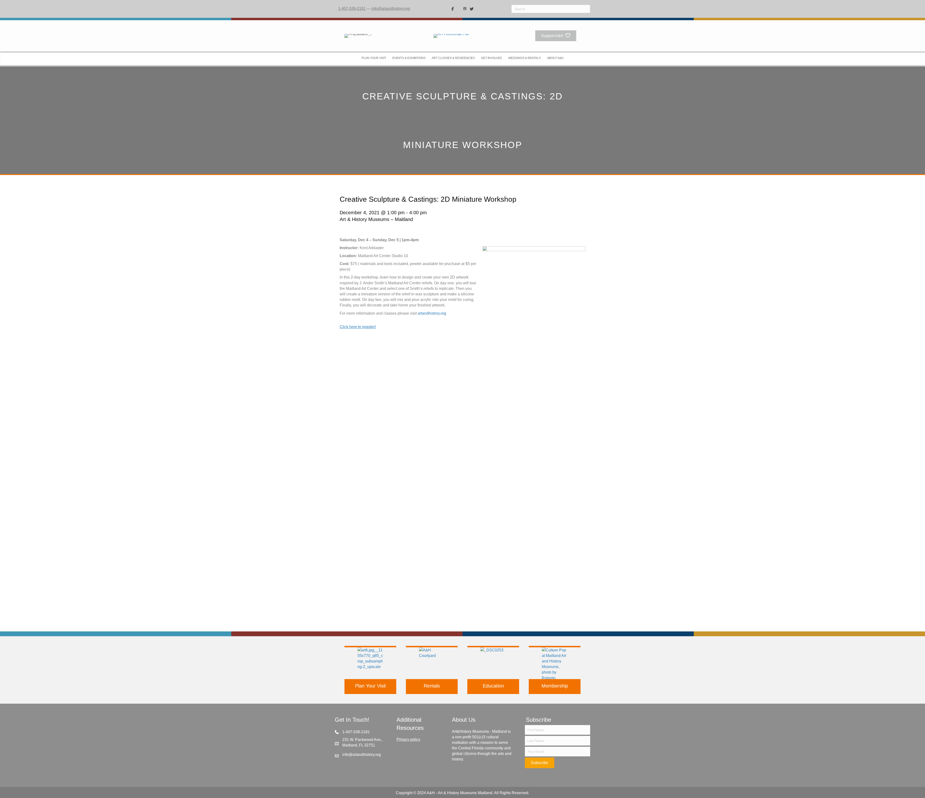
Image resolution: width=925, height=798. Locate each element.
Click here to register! (358, 327)
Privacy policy (408, 739)
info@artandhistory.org (390, 8)
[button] (539, 763)
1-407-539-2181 (352, 8)
